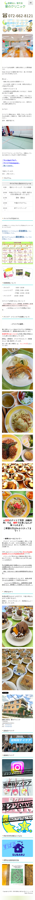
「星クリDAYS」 (8, 166)
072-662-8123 (8, 726)
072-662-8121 (8, 724)
